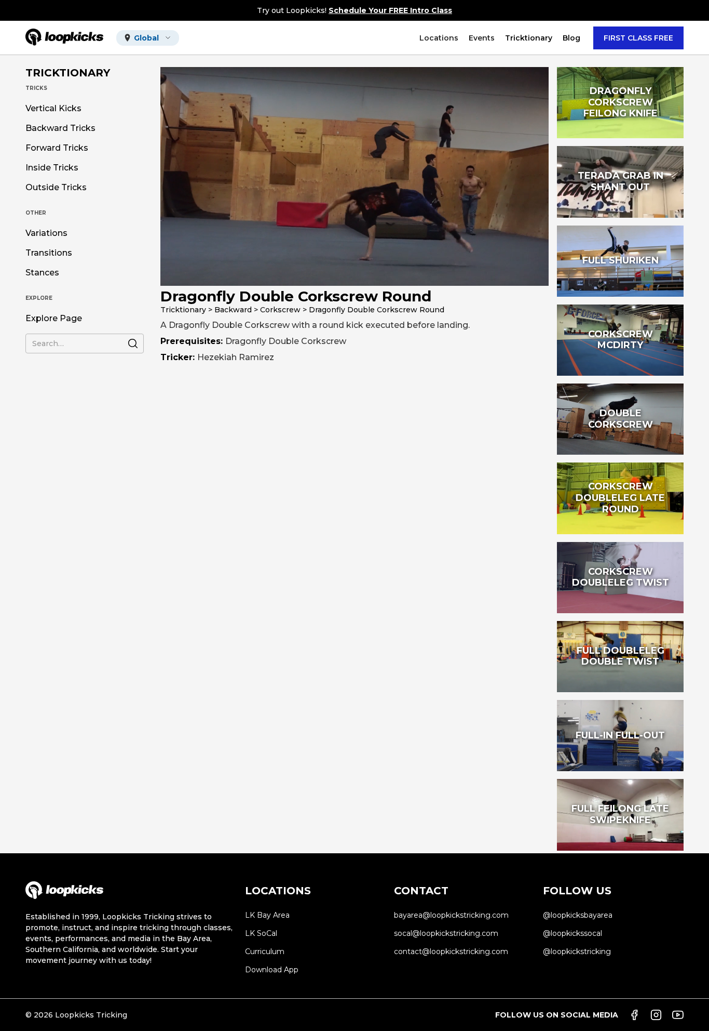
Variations (46, 233)
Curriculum (264, 951)
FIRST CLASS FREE (638, 38)
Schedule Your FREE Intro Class (390, 10)
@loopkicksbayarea (577, 915)
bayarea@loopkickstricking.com (451, 915)
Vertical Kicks (53, 108)
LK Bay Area (267, 915)
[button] (147, 38)
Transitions (48, 253)
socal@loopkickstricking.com (446, 933)
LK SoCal (261, 933)
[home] (64, 38)
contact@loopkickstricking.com (451, 951)
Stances (42, 272)
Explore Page (53, 318)
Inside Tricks (51, 168)
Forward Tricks (56, 148)
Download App (271, 969)
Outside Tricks (56, 187)
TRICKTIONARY (67, 73)
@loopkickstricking (577, 951)
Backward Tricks (60, 128)
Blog (571, 38)
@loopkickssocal (572, 933)
